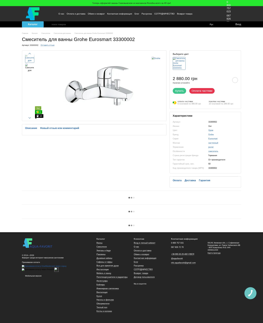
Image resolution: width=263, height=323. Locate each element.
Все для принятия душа (107, 265)
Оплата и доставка (76, 13)
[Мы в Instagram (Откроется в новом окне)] (208, 13)
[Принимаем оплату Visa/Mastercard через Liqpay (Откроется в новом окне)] (44, 266)
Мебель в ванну (103, 273)
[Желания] (226, 24)
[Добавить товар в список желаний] (235, 80)
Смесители (101, 247)
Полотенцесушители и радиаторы (112, 277)
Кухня (99, 296)
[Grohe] (156, 58)
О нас (61, 13)
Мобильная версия (33, 276)
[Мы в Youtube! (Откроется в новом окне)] (204, 13)
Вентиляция (101, 292)
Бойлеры (100, 285)
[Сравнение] (220, 24)
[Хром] (179, 63)
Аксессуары (102, 281)
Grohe (211, 134)
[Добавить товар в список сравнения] (226, 80)
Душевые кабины (104, 258)
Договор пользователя (144, 277)
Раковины (100, 254)
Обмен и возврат (96, 13)
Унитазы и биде (103, 250)
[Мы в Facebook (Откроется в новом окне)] (201, 13)
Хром (210, 130)
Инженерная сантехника (107, 288)
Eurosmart (212, 138)
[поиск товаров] (49, 24)
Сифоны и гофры (104, 262)
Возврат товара (184, 13)
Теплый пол (101, 307)
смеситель (213, 151)
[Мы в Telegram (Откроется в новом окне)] (212, 13)
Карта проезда (214, 253)
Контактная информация (119, 13)
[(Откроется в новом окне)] (56, 270)
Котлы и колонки (104, 311)
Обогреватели (102, 303)
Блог (137, 13)
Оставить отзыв (47, 45)
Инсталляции (102, 269)
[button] (260, 3)
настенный (213, 143)
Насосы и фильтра (105, 300)
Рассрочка (147, 13)
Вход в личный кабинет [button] (144, 243)
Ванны (99, 243)
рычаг (211, 147)
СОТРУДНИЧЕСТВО (164, 13)
